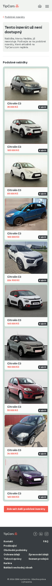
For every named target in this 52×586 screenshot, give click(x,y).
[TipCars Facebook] (35, 534)
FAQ (45, 541)
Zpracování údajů (38, 554)
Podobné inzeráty (15, 17)
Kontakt (8, 541)
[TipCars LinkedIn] (41, 534)
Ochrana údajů (12, 554)
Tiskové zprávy (13, 558)
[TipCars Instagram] (46, 534)
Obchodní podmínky (15, 550)
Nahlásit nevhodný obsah (18, 567)
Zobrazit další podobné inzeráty (26, 509)
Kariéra (8, 563)
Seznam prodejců (38, 558)
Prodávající (10, 545)
